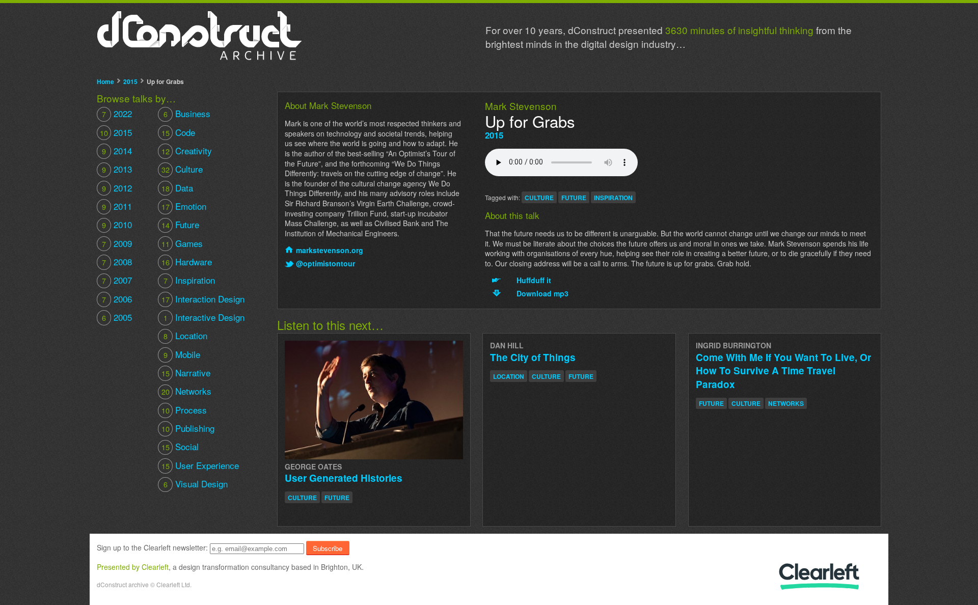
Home (105, 81)
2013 (117, 168)
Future (180, 224)
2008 (117, 261)
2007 (117, 279)
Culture (181, 168)
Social (179, 446)
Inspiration (189, 279)
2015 (130, 81)
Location (185, 335)
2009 (117, 243)
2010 (117, 224)
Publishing (187, 428)
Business (187, 113)
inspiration (613, 197)
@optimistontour (325, 263)
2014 (117, 150)
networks (786, 403)
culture (539, 197)
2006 (117, 298)
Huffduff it (534, 280)
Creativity (186, 150)
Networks (186, 390)
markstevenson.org (329, 250)
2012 (117, 187)
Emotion (183, 206)
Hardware (186, 261)
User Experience (199, 465)
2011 (117, 206)
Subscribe (327, 548)
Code (178, 132)
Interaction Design (202, 298)
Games (181, 243)
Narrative (185, 372)
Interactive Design (204, 317)
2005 (117, 317)
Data (177, 187)
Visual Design (195, 483)
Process (183, 409)
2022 (117, 113)
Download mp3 (542, 293)
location (508, 376)
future (573, 197)
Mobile (182, 354)
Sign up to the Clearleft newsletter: (152, 548)
